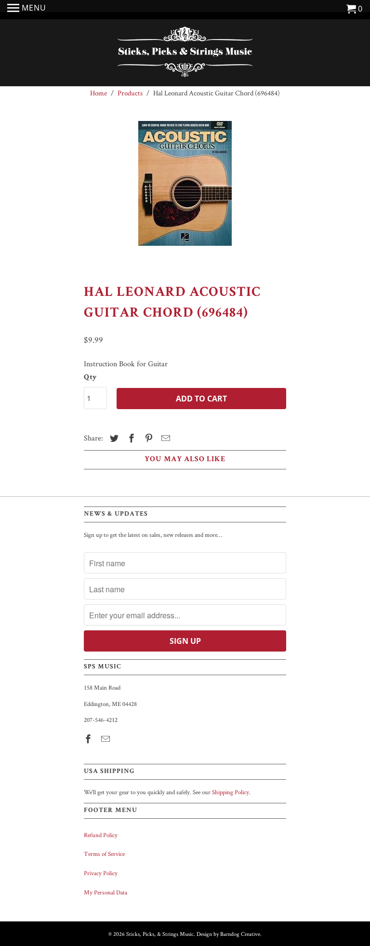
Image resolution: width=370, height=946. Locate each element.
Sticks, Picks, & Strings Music (160, 933)
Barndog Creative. (241, 933)
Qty (90, 378)
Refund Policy (101, 835)
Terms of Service (104, 854)
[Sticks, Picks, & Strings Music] (185, 54)
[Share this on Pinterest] (147, 438)
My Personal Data (105, 892)
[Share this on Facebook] (130, 438)
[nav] (26, 9)
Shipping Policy (230, 792)
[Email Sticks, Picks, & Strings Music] (106, 739)
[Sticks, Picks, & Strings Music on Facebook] (89, 739)
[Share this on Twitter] (112, 438)
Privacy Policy (101, 873)
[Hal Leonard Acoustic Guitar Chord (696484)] (185, 193)
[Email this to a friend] (164, 438)
